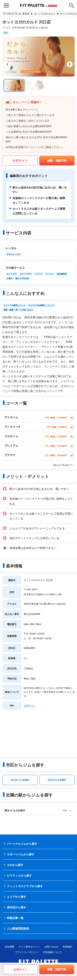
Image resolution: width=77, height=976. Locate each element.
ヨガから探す (15, 864)
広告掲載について (52, 952)
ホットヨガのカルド (44, 13)
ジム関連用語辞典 (18, 928)
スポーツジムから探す (21, 854)
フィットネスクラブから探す (25, 886)
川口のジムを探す (19, 779)
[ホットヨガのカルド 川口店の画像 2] (34, 85)
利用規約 (67, 946)
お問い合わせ (51, 946)
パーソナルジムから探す (22, 843)
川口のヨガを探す (57, 779)
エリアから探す (16, 896)
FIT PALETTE (10, 13)
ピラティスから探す (19, 875)
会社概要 (9, 946)
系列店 (25, 13)
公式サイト (20, 161)
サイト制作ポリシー (29, 946)
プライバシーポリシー (27, 952)
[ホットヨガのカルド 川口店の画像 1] (14, 85)
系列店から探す (16, 907)
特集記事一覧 (15, 917)
